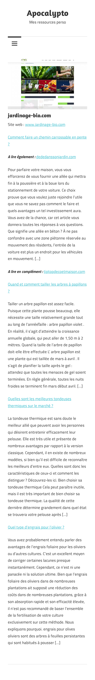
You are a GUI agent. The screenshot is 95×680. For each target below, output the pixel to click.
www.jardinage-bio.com (45, 124)
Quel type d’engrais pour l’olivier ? (36, 527)
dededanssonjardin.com (56, 157)
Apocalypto (47, 13)
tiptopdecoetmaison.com (64, 272)
